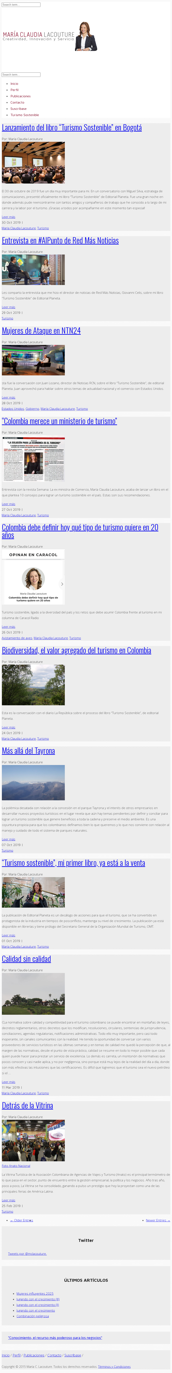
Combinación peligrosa (33, 1316)
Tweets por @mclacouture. (27, 1253)
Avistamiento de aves (17, 638)
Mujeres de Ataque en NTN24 (41, 330)
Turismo (43, 228)
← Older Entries (21, 1220)
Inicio (6, 1355)
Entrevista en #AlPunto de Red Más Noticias (60, 240)
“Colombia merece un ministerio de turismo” (59, 420)
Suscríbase (72, 1355)
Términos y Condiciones (114, 1367)
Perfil (17, 1355)
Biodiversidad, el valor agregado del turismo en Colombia (76, 650)
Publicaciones (33, 1355)
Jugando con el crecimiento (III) (38, 1299)
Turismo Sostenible (24, 115)
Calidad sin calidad (26, 958)
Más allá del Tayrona (28, 750)
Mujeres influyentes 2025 (35, 1293)
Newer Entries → (158, 1220)
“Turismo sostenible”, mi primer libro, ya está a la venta (73, 862)
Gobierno (32, 409)
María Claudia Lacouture (19, 228)
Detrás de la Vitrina (27, 1105)
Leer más (8, 217)
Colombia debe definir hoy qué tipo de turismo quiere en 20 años (80, 530)
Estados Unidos (13, 409)
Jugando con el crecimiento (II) (38, 1305)
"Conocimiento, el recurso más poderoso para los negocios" (55, 1337)
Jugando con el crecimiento (36, 1310)
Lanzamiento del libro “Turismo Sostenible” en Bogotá (72, 127)
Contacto (54, 1355)
